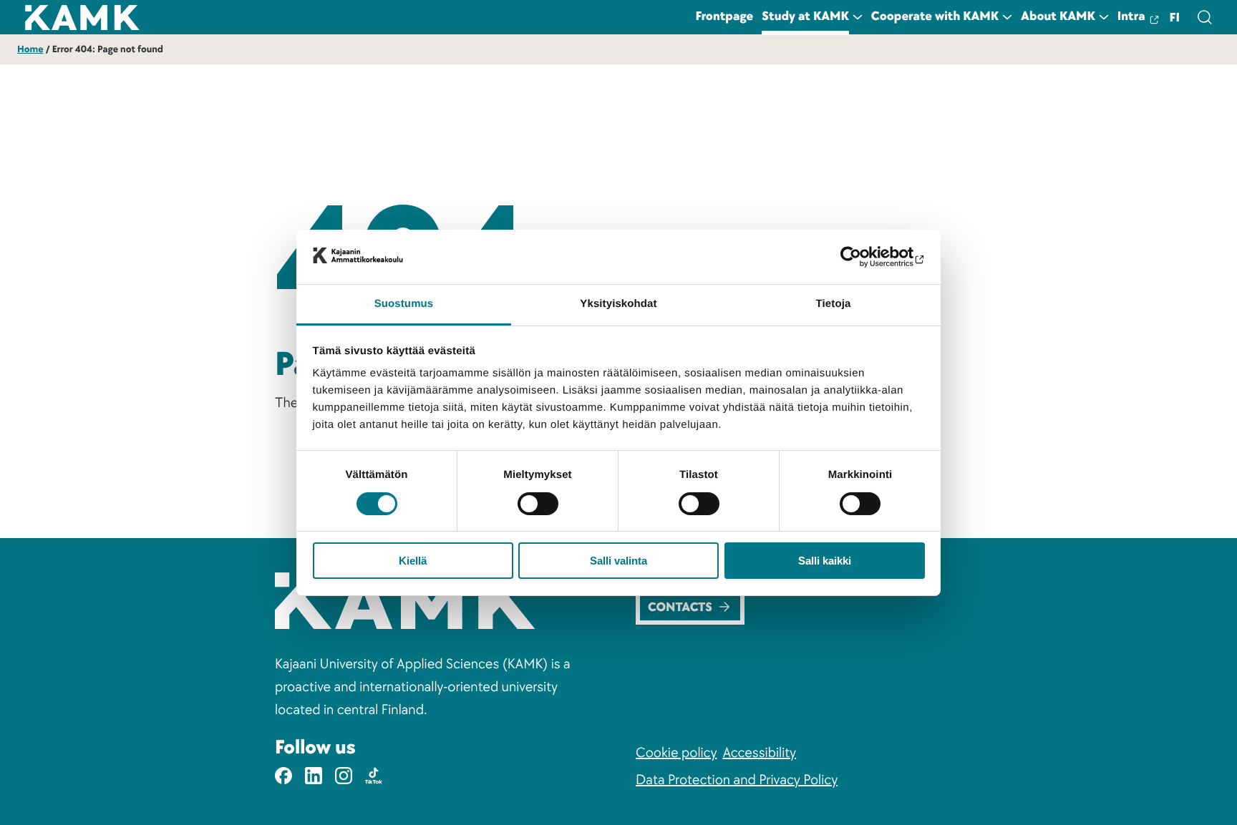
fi (1175, 18)
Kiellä (413, 561)
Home (30, 50)
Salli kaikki (824, 561)
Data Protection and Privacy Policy (737, 780)
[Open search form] (1204, 17)
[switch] (538, 503)
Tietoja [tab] (833, 304)
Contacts (680, 607)
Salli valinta (618, 561)
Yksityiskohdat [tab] (618, 304)
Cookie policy (676, 752)
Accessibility (759, 752)
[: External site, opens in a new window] (862, 257)
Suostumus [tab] (404, 304)
